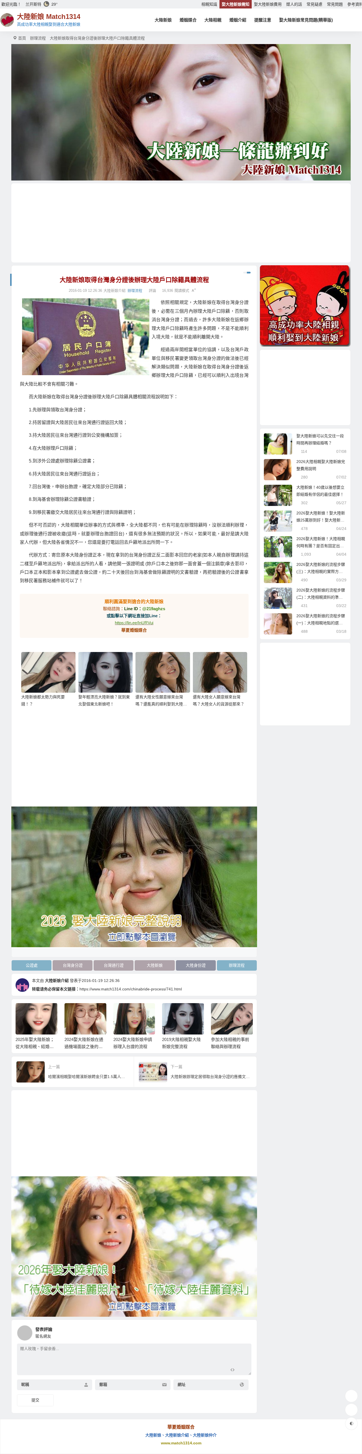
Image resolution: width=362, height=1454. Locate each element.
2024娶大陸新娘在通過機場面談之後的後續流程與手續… (35, 1046)
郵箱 (103, 1385)
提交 (35, 1400)
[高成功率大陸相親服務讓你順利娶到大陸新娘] (305, 306)
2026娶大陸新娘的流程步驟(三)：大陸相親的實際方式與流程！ (320, 571)
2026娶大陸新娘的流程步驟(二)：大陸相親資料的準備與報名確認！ (320, 597)
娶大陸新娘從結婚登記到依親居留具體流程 (230, 1046)
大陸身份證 (196, 965)
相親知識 (209, 4)
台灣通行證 (114, 965)
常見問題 (335, 4)
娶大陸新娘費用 (268, 4)
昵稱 (25, 1385)
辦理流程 (38, 38)
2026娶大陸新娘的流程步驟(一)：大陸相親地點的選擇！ (320, 623)
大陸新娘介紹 (57, 980)
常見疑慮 (314, 4)
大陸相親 (212, 20)
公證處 (32, 965)
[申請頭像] (246, 1331)
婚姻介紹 (237, 20)
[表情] (242, 1370)
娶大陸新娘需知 (235, 4)
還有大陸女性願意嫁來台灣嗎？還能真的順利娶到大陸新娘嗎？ (161, 704)
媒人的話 (294, 4)
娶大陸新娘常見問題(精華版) (306, 20)
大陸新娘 (163, 20)
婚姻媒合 (188, 20)
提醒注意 (262, 20)
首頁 (22, 38)
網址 (182, 1385)
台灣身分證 (73, 965)
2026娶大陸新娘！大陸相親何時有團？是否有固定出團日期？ (320, 545)
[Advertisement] (181, 222)
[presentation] (221, 1012)
